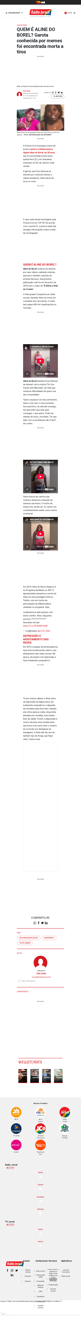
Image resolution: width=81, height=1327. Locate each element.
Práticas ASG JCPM (40, 1276)
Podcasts (28, 1276)
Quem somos (40, 1271)
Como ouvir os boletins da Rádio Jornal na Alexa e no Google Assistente (53, 1274)
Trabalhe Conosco (40, 1307)
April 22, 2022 (43, 631)
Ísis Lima (26, 91)
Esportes (28, 1281)
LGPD (40, 1291)
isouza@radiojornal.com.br (41, 977)
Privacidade (40, 1281)
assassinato (49, 938)
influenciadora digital (29, 938)
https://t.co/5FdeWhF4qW (35, 626)
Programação (53, 1285)
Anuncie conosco (53, 1290)
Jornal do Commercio (66, 1271)
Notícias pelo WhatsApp (53, 1280)
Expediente (40, 1296)
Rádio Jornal (66, 1276)
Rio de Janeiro (25, 943)
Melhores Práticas (40, 1286)
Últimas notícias (27, 1271)
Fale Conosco (40, 1301)
